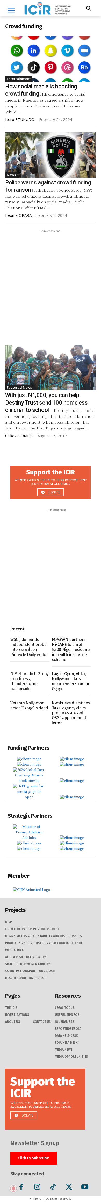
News (11, 174)
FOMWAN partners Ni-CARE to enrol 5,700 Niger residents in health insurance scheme (71, 649)
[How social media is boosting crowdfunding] (50, 59)
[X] (69, 1187)
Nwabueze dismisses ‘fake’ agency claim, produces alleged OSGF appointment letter (71, 713)
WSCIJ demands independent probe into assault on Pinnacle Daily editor (29, 647)
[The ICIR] (48, 8)
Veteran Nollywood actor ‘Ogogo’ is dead (29, 705)
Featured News (19, 387)
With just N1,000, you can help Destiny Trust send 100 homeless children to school (46, 402)
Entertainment (19, 78)
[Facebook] (21, 1187)
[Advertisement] (50, 284)
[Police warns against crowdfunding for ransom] (50, 155)
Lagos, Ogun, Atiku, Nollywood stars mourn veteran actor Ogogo (70, 681)
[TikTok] (53, 1187)
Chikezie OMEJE (19, 435)
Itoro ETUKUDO (19, 119)
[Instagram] (37, 1187)
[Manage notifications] (13, 1188)
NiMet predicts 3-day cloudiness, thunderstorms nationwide (29, 681)
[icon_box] (50, 481)
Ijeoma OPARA (18, 215)
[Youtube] (84, 1187)
